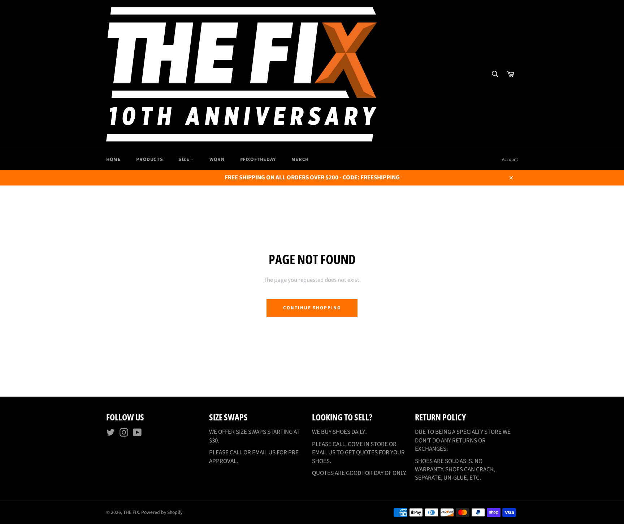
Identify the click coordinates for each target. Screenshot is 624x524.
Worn (216, 159)
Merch (300, 159)
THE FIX (131, 512)
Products (149, 159)
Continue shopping (312, 308)
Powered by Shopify (161, 512)
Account (510, 159)
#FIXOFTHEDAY (258, 159)
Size (184, 159)
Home (113, 159)
